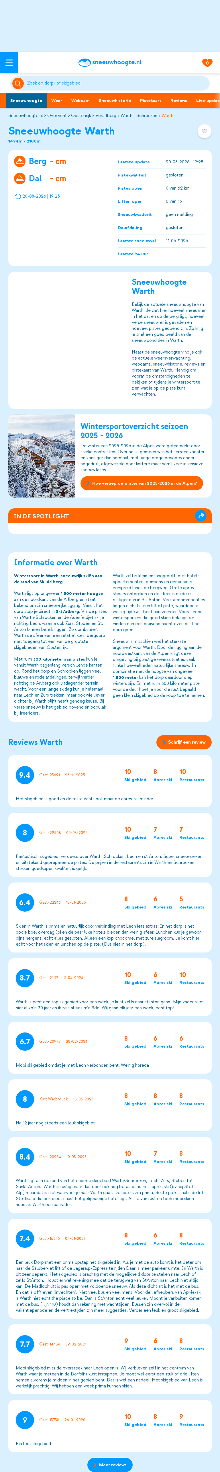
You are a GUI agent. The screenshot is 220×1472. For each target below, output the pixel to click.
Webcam (80, 100)
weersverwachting (172, 358)
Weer (56, 100)
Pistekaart (150, 100)
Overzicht (57, 116)
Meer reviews (113, 1465)
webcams (141, 364)
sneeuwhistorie (167, 364)
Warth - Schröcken (139, 116)
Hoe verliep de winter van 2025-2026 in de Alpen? (144, 483)
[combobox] (117, 83)
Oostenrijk (81, 116)
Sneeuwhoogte (26, 100)
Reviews (178, 100)
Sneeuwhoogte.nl (25, 116)
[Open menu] (9, 62)
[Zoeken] (117, 83)
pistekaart (141, 370)
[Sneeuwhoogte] (110, 63)
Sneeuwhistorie (115, 100)
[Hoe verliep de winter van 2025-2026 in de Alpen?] (41, 456)
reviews (191, 364)
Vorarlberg (105, 116)
